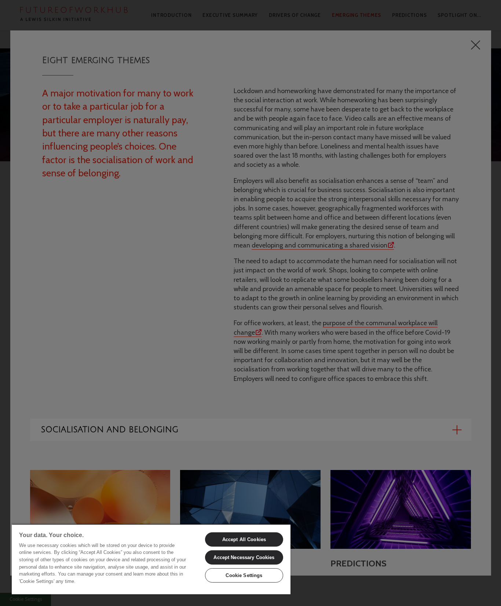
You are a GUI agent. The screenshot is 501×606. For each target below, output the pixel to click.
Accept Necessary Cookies (243, 557)
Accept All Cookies (244, 539)
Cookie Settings (244, 575)
